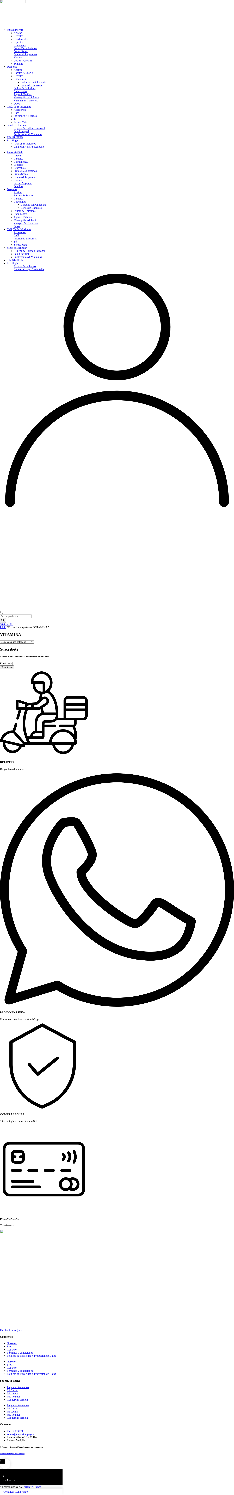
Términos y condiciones (20, 1352)
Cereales (18, 36)
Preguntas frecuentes (18, 1387)
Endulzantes (20, 91)
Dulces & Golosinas (24, 88)
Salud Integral (21, 131)
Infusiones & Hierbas (25, 115)
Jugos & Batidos (23, 94)
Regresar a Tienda (31, 1486)
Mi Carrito (12, 1390)
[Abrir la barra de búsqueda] (1, 612)
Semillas (18, 63)
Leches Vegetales (23, 60)
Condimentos (21, 39)
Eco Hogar (13, 140)
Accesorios (20, 109)
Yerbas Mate (20, 122)
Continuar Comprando (15, 1491)
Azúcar (18, 32)
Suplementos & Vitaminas (28, 134)
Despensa (12, 66)
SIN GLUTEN (15, 137)
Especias (18, 42)
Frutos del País (15, 29)
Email (3, 663)
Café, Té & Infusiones (19, 106)
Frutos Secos (21, 51)
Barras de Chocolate (31, 85)
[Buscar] (3, 620)
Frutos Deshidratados (25, 48)
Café (16, 112)
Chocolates (20, 79)
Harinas (18, 57)
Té (15, 119)
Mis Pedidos (13, 1396)
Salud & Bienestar (17, 125)
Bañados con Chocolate (33, 82)
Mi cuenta (12, 1393)
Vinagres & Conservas (26, 100)
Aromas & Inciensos (25, 143)
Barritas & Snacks (23, 72)
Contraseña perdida (17, 1399)
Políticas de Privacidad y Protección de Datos (31, 1355)
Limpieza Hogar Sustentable (29, 146)
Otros (17, 103)
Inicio (3, 627)
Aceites (18, 69)
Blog (9, 1346)
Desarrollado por (12, 1453)
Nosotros (12, 1343)
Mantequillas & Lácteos (26, 97)
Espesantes (20, 45)
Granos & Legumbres (25, 54)
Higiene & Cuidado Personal (29, 128)
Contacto (12, 1349)
